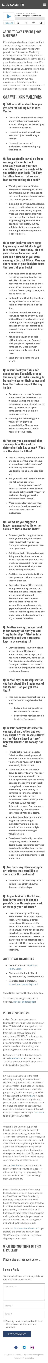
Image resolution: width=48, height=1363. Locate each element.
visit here (16, 1165)
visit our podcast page (24, 1001)
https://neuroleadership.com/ (23, 984)
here (32, 1095)
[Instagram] (32, 1348)
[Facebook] (16, 1348)
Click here (39, 1112)
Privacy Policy (28, 1358)
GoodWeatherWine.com (25, 1228)
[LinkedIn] (24, 1348)
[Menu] (44, 4)
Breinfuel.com (16, 1058)
